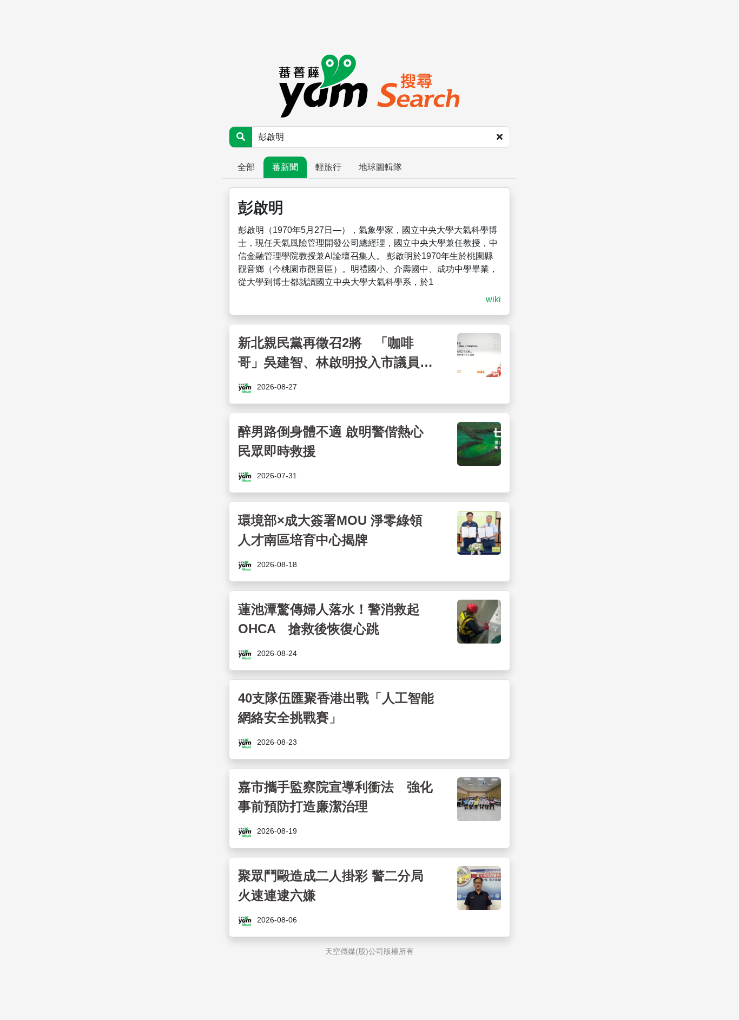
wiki (493, 299)
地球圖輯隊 (380, 167)
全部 (246, 167)
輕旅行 (328, 167)
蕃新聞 (285, 167)
